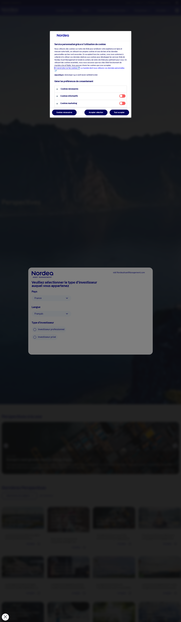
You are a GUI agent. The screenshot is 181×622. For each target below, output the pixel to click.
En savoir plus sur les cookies (65, 68)
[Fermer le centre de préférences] (5, 617)
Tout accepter (119, 113)
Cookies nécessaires (64, 113)
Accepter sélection (96, 113)
